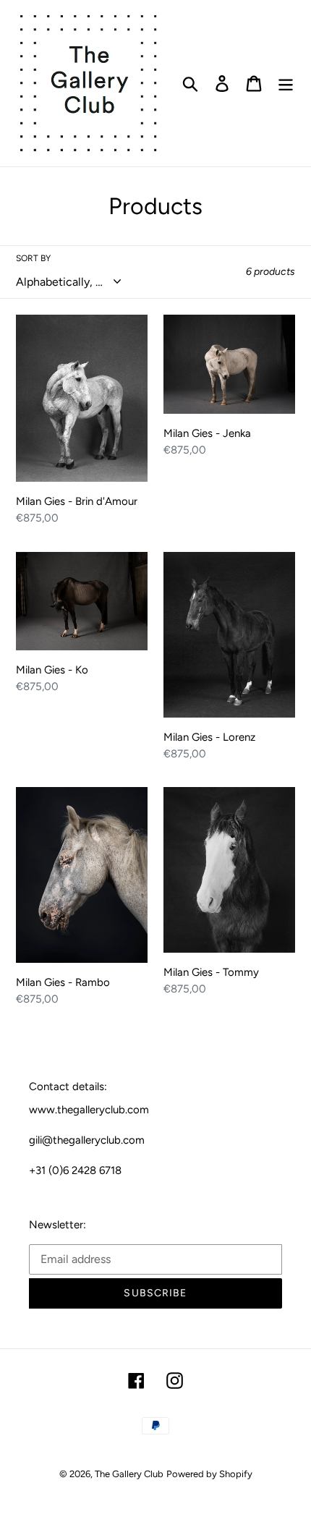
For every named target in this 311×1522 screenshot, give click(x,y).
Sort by (33, 258)
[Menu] (286, 83)
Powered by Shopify (209, 1473)
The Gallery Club (129, 1473)
